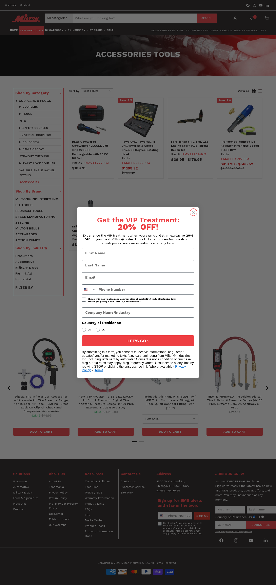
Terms (99, 370)
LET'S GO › (138, 340)
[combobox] (89, 289)
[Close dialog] (193, 212)
